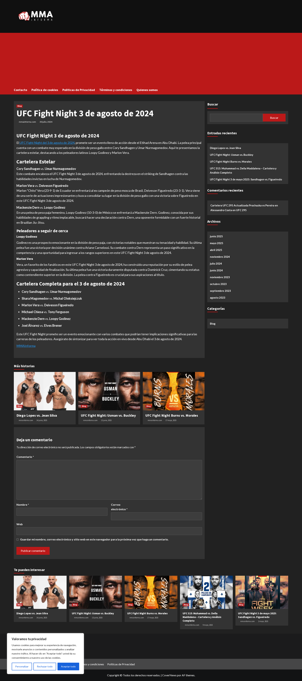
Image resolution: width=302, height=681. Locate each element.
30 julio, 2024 (46, 121)
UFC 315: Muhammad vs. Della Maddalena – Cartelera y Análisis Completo (243, 170)
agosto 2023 (217, 297)
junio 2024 (216, 270)
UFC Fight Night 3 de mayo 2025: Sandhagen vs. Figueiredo (246, 179)
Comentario (25, 456)
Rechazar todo (45, 666)
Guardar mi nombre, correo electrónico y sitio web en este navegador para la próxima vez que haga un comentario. (94, 539)
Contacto (20, 90)
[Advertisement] (151, 59)
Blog (19, 106)
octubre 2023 (218, 283)
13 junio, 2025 (106, 420)
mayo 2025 (216, 243)
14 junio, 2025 (42, 420)
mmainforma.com (27, 121)
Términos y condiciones (115, 90)
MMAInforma (25, 346)
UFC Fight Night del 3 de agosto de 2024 (46, 143)
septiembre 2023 (220, 290)
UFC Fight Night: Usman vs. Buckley (108, 415)
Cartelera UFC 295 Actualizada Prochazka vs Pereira (242, 205)
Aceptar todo (68, 666)
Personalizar (21, 666)
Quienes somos (147, 90)
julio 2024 (216, 263)
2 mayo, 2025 (263, 621)
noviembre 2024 (220, 256)
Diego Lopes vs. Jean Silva (36, 415)
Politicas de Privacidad (78, 90)
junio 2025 (216, 236)
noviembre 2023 (220, 277)
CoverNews (169, 675)
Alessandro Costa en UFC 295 (228, 210)
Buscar (212, 104)
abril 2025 (216, 249)
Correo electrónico (119, 507)
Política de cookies (44, 90)
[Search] (286, 90)
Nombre (22, 504)
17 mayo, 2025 (171, 420)
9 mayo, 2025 (208, 625)
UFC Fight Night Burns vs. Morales (171, 415)
